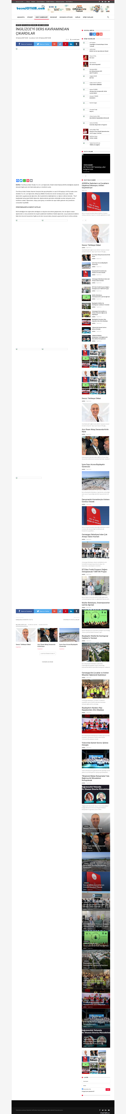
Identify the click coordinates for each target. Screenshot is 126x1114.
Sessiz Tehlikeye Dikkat (23, 644)
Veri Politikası (69, 1)
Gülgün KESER (93, 76)
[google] (54, 44)
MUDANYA (92, 98)
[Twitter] (102, 1)
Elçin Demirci (93, 62)
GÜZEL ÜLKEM (93, 138)
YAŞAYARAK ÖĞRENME (96, 84)
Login (108, 1089)
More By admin (32, 624)
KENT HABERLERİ (43, 25)
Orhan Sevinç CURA (95, 116)
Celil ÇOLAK (92, 49)
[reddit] (60, 44)
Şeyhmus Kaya (93, 136)
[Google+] (105, 1)
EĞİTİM (22, 22)
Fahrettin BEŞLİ (93, 69)
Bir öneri (92, 58)
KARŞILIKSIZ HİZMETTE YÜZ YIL (24, 618)
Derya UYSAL (93, 56)
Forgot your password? (88, 1091)
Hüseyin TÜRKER (94, 96)
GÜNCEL (34, 25)
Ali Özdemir (92, 42)
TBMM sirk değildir (95, 145)
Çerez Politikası (40, 1)
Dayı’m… (92, 111)
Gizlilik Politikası (50, 1)
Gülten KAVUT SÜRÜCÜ (95, 83)
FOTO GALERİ (26, 25)
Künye (28, 1)
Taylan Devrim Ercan (95, 143)
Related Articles (21, 624)
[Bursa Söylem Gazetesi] (31, 5)
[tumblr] (76, 44)
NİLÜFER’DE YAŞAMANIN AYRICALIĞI (99, 118)
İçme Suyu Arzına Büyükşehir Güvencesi (68, 645)
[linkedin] (71, 44)
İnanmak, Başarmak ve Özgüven (98, 124)
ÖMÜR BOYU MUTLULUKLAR (71, 618)
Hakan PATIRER (93, 89)
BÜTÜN (92, 78)
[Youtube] (108, 1)
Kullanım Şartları (60, 1)
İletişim (33, 1)
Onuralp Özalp (93, 109)
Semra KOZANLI (94, 123)
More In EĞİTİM (43, 624)
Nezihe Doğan (93, 103)
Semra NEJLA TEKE (94, 129)
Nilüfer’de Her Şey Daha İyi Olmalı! (99, 51)
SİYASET (86, 843)
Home (17, 22)
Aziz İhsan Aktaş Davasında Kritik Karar (46, 645)
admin (83, 247)
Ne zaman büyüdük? (95, 64)
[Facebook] (99, 1)
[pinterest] (65, 44)
